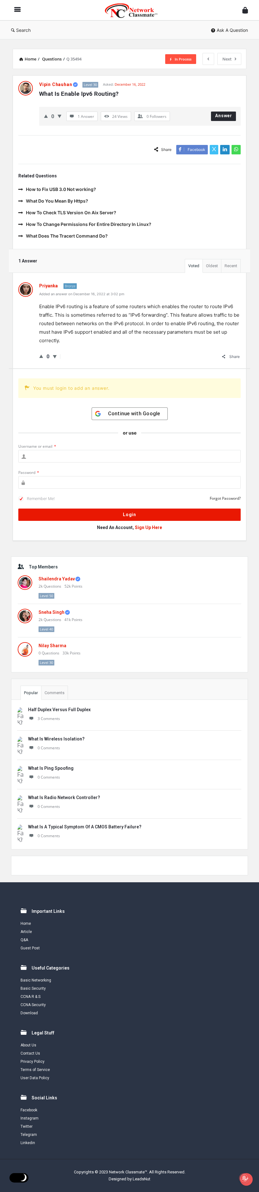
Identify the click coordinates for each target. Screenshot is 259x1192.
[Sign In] (245, 10)
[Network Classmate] (135, 10)
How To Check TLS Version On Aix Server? (71, 212)
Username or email (37, 446)
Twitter (27, 1126)
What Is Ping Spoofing (51, 768)
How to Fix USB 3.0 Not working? (61, 189)
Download (29, 1013)
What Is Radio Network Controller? (64, 797)
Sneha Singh (51, 612)
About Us (28, 1045)
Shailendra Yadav (57, 578)
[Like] (46, 116)
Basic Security (33, 988)
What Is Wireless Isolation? (56, 738)
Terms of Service (35, 1070)
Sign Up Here (148, 527)
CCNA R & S (30, 996)
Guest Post (30, 948)
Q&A (24, 940)
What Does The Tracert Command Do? (67, 236)
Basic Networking (36, 980)
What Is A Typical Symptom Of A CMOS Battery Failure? (85, 826)
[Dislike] (59, 116)
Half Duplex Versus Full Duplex (59, 709)
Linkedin (28, 1143)
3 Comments (49, 718)
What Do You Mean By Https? (57, 201)
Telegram (29, 1134)
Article (26, 932)
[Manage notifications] (244, 1178)
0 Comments (49, 748)
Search (23, 30)
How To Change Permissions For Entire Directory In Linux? (88, 224)
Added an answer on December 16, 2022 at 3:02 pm (81, 294)
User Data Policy (35, 1078)
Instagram (30, 1118)
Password (28, 472)
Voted (193, 265)
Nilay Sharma (52, 645)
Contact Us (30, 1053)
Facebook (29, 1110)
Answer (223, 115)
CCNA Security (33, 1005)
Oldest (212, 265)
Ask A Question (232, 30)
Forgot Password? (225, 498)
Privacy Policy (33, 1061)
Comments (54, 692)
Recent (231, 265)
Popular (31, 692)
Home (26, 923)
